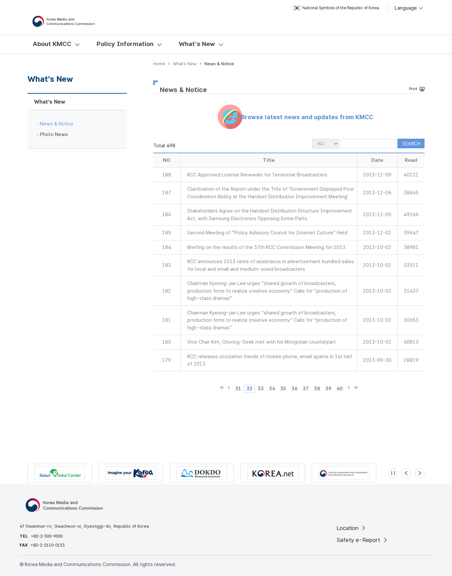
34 (272, 389)
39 (328, 389)
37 (306, 389)
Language (406, 8)
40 (339, 389)
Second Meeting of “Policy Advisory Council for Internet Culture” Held (267, 233)
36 (294, 389)
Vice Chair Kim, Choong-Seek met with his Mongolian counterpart (261, 342)
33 (261, 389)
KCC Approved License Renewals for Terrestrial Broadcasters (257, 175)
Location (348, 528)
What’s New (49, 102)
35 (283, 389)
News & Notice (56, 124)
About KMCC (52, 44)
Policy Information (125, 44)
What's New (197, 44)
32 (249, 389)
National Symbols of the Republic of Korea (340, 8)
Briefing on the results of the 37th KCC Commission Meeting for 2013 (266, 247)
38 (317, 389)
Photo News (54, 134)
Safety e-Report (359, 540)
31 (238, 389)
